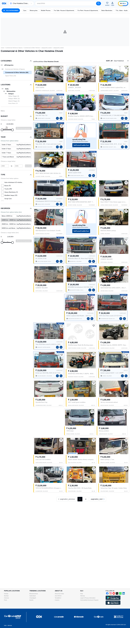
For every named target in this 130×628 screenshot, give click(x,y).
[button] (31, 3)
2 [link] (85, 499)
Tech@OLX (58, 598)
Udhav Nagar (13, 96)
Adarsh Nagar (14, 101)
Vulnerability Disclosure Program (89, 600)
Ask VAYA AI (58, 596)
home (2, 48)
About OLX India (59, 593)
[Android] (113, 599)
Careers (57, 600)
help (5, 625)
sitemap (10, 625)
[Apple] (113, 604)
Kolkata (6, 593)
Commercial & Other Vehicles (32, 48)
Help (81, 593)
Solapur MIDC (14, 98)
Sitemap (82, 596)
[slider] (2, 130)
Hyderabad (32, 596)
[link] (16, 220)
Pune (5, 600)
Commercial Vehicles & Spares (14, 48)
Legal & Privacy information (87, 598)
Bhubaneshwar (33, 593)
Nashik (31, 600)
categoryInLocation (46, 48)
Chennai (6, 598)
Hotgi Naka (13, 103)
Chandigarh (32, 598)
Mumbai (6, 596)
